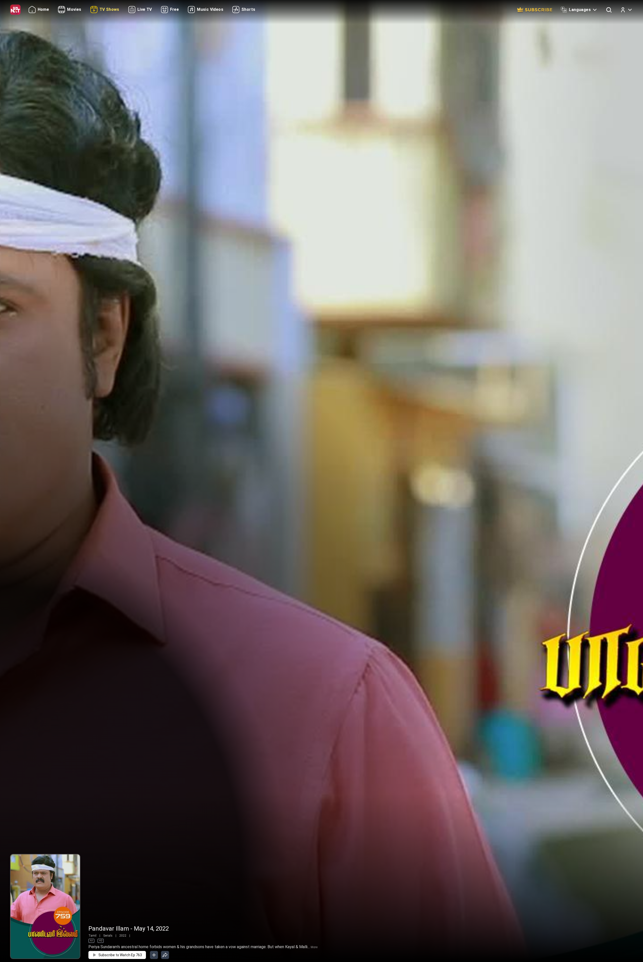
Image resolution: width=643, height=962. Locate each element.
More (314, 947)
